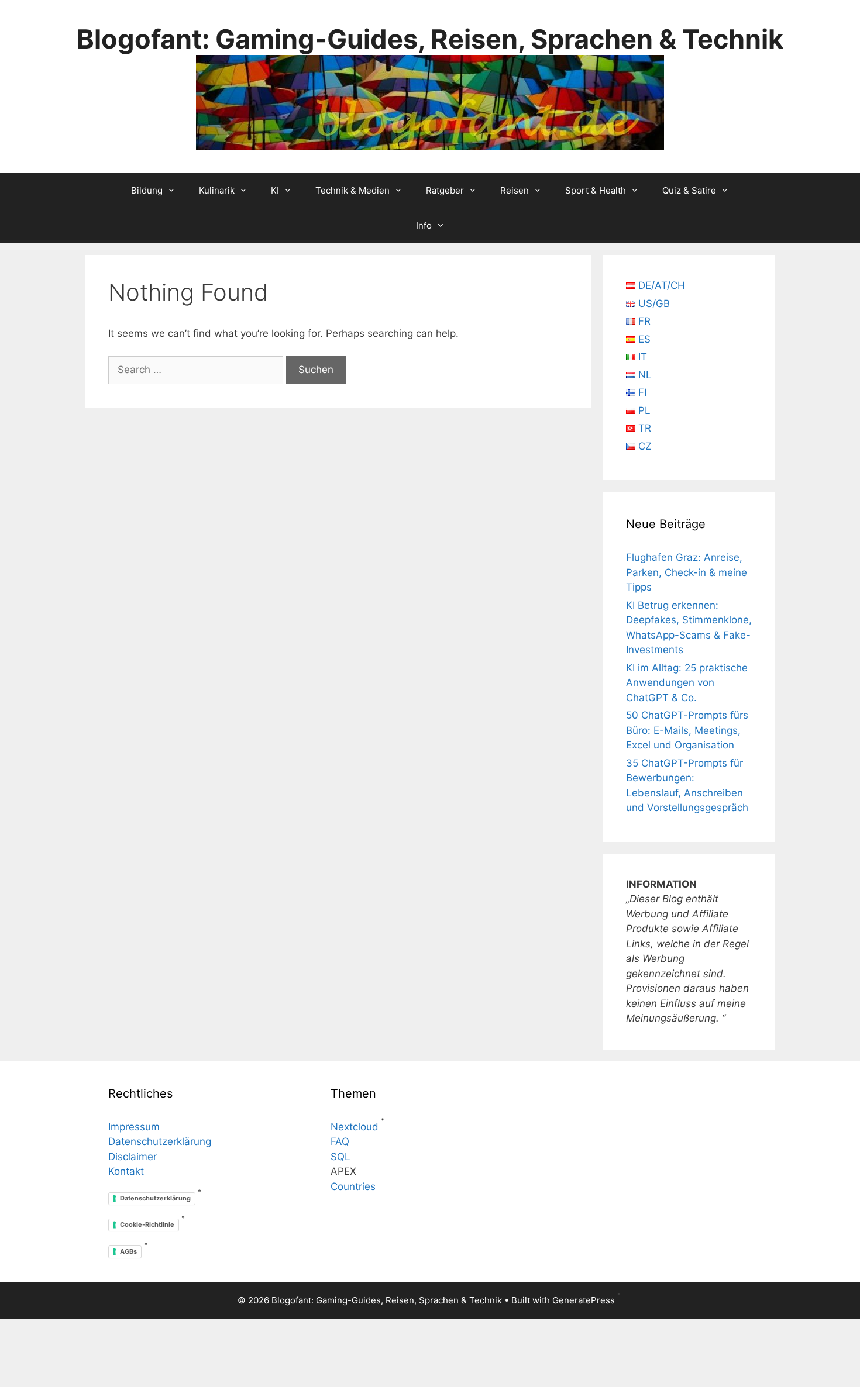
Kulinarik (217, 190)
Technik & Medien (352, 190)
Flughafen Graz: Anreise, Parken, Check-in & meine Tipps (686, 572)
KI (275, 190)
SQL (340, 1156)
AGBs (128, 1251)
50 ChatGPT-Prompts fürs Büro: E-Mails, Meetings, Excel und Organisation (687, 730)
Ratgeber (445, 190)
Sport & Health (595, 190)
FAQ (340, 1141)
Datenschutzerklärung (159, 1141)
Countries (353, 1186)
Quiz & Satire (689, 190)
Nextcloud (355, 1127)
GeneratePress (583, 1300)
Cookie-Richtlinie (147, 1224)
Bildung (147, 190)
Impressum (134, 1127)
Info (424, 225)
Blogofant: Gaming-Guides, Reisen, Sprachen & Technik (430, 39)
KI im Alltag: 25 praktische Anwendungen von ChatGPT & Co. (687, 682)
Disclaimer (132, 1156)
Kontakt (126, 1171)
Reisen (514, 190)
